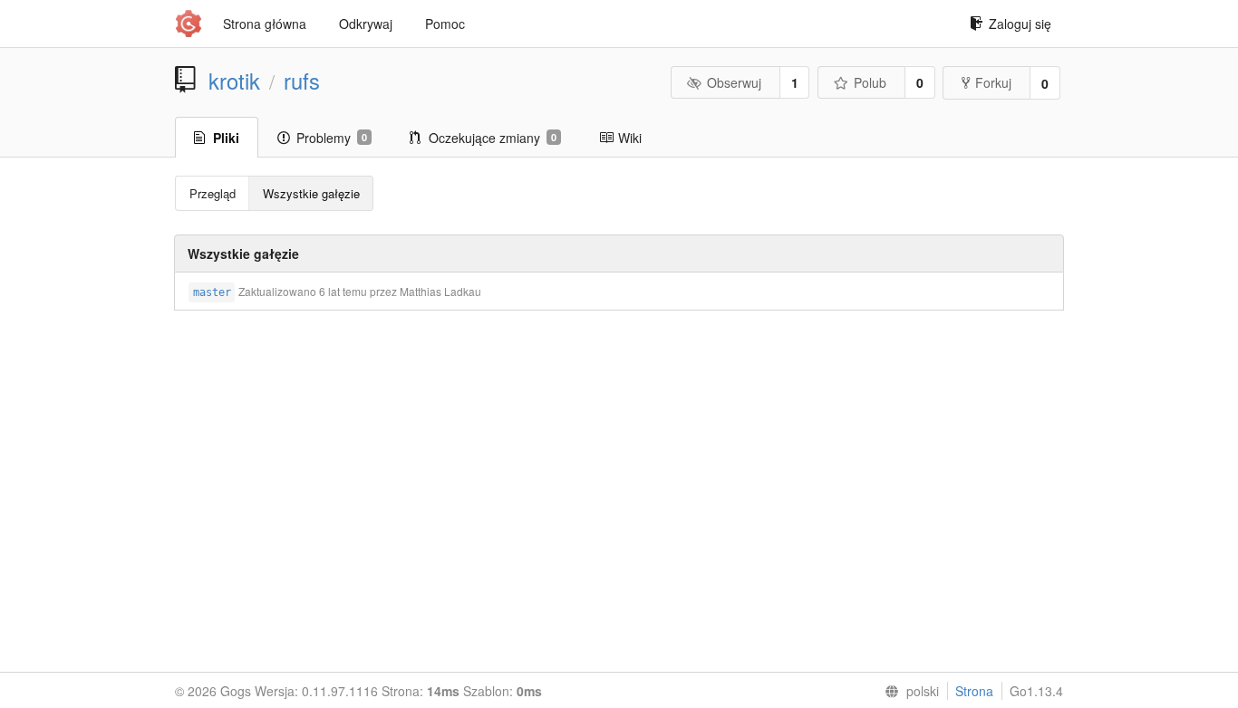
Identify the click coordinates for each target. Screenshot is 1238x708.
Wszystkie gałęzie (311, 193)
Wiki (630, 138)
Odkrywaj (365, 23)
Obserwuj (734, 82)
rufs (302, 80)
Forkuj (993, 82)
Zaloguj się (1020, 23)
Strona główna (264, 23)
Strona (974, 691)
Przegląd (212, 193)
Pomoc (445, 23)
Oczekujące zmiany (492, 138)
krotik (234, 80)
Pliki (226, 138)
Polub (870, 82)
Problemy (331, 138)
